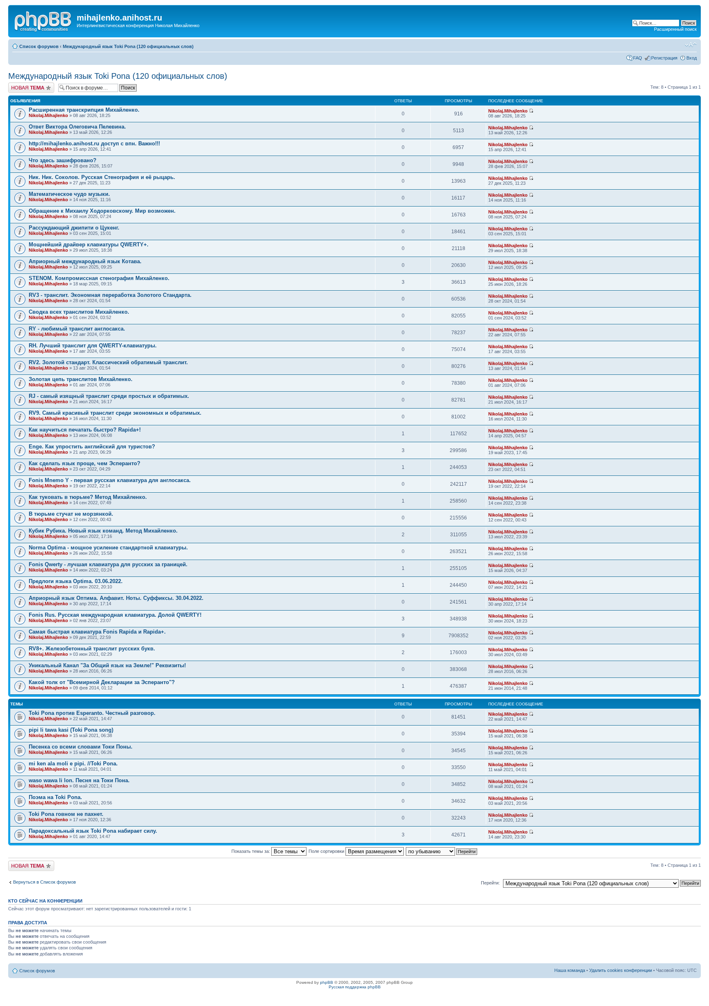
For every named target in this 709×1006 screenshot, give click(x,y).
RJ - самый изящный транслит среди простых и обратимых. (109, 396)
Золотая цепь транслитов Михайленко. (81, 379)
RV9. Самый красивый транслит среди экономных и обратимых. (115, 413)
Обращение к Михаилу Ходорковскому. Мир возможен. (102, 211)
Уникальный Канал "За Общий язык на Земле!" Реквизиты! (107, 665)
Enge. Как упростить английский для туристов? (92, 446)
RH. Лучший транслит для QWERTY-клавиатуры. (93, 345)
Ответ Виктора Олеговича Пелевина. (77, 127)
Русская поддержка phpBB (355, 987)
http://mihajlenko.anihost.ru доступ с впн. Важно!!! (94, 143)
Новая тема (20, 85)
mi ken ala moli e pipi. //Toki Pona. (73, 763)
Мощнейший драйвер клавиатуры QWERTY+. (89, 244)
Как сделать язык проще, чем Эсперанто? (84, 463)
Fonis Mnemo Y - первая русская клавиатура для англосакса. (110, 480)
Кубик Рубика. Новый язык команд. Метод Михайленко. (103, 531)
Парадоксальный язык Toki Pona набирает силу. (93, 831)
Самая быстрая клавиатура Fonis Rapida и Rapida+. (97, 632)
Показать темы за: (251, 851)
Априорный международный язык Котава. (85, 261)
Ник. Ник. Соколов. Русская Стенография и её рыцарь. (102, 177)
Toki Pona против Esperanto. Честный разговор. (92, 713)
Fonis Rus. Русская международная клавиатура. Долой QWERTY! (115, 615)
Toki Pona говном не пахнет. (66, 814)
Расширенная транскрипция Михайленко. (84, 110)
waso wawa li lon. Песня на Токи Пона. (79, 780)
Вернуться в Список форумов (44, 882)
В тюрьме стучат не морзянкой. (71, 514)
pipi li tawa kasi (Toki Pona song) (71, 730)
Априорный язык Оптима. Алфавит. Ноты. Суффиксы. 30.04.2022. (116, 598)
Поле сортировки (327, 851)
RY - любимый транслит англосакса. (77, 329)
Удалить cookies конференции (620, 970)
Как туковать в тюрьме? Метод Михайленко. (88, 497)
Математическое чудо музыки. (69, 194)
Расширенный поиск (675, 29)
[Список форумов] (43, 20)
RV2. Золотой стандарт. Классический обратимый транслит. (108, 362)
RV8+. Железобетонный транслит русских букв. (92, 648)
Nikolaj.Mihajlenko (48, 115)
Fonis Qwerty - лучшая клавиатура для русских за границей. (108, 564)
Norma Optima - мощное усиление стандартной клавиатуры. (108, 547)
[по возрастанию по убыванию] (442, 851)
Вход (691, 57)
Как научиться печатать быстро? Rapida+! (85, 430)
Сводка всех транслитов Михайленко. (79, 312)
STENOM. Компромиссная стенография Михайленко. (99, 278)
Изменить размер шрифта (691, 44)
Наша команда (569, 970)
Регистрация (664, 57)
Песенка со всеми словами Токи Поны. (81, 747)
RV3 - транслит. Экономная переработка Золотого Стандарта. (110, 295)
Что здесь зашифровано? (62, 160)
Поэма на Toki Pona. (55, 797)
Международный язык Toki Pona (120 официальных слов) (128, 46)
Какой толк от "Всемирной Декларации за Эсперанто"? (102, 682)
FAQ (637, 57)
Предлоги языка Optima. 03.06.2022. (76, 581)
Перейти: (490, 882)
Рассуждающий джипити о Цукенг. (74, 228)
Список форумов (39, 46)
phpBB (326, 982)
